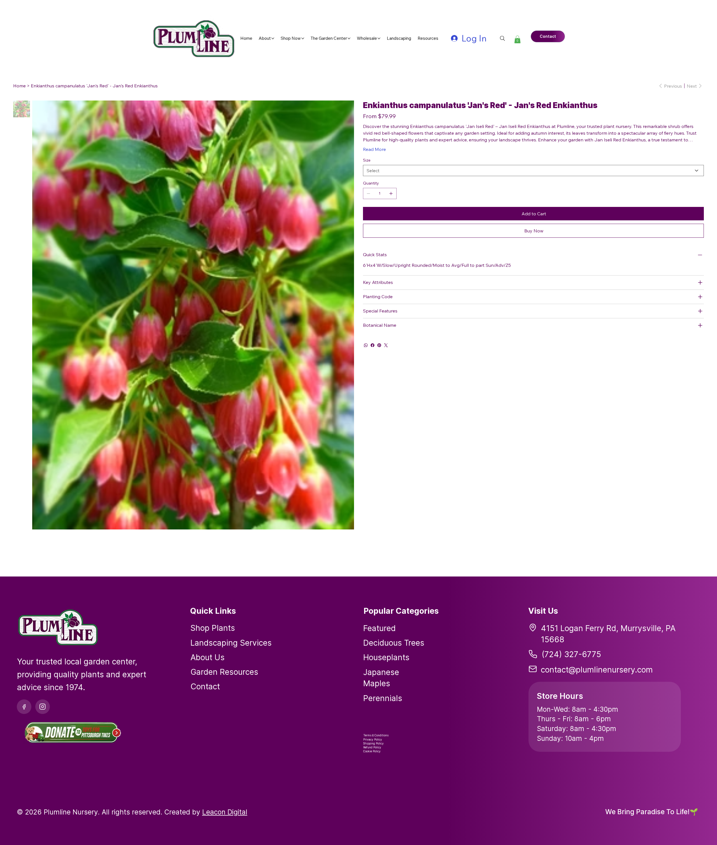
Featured (379, 628)
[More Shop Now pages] (302, 38)
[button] (517, 39)
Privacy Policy (372, 739)
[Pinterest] (379, 345)
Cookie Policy (372, 751)
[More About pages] (272, 38)
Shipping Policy (373, 743)
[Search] (502, 38)
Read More (374, 149)
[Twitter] (386, 345)
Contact (205, 686)
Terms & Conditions (375, 735)
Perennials (382, 698)
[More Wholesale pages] (379, 38)
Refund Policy (372, 747)
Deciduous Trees (393, 643)
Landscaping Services (231, 643)
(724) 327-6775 (571, 654)
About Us (207, 657)
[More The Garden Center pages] (349, 38)
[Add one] (391, 193)
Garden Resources (224, 672)
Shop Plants (212, 628)
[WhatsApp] (366, 345)
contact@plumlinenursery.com (597, 669)
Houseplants (386, 657)
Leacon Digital (224, 812)
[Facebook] (372, 345)
